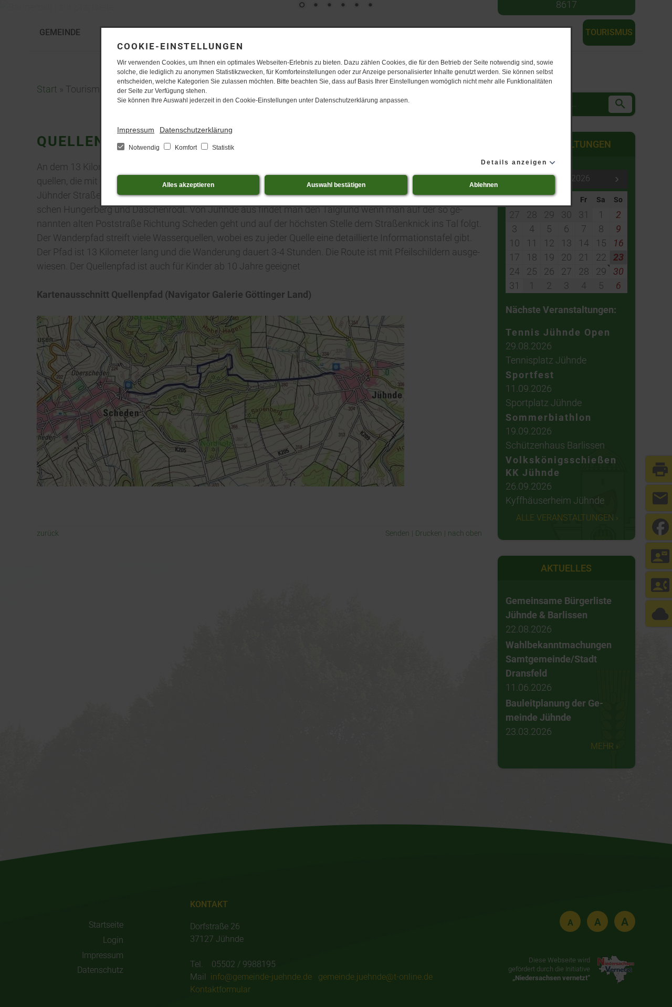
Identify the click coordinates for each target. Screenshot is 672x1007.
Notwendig (144, 147)
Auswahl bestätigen (336, 185)
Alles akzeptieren (188, 185)
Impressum (135, 130)
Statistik (222, 147)
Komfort (185, 147)
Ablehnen (483, 185)
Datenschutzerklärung (196, 130)
